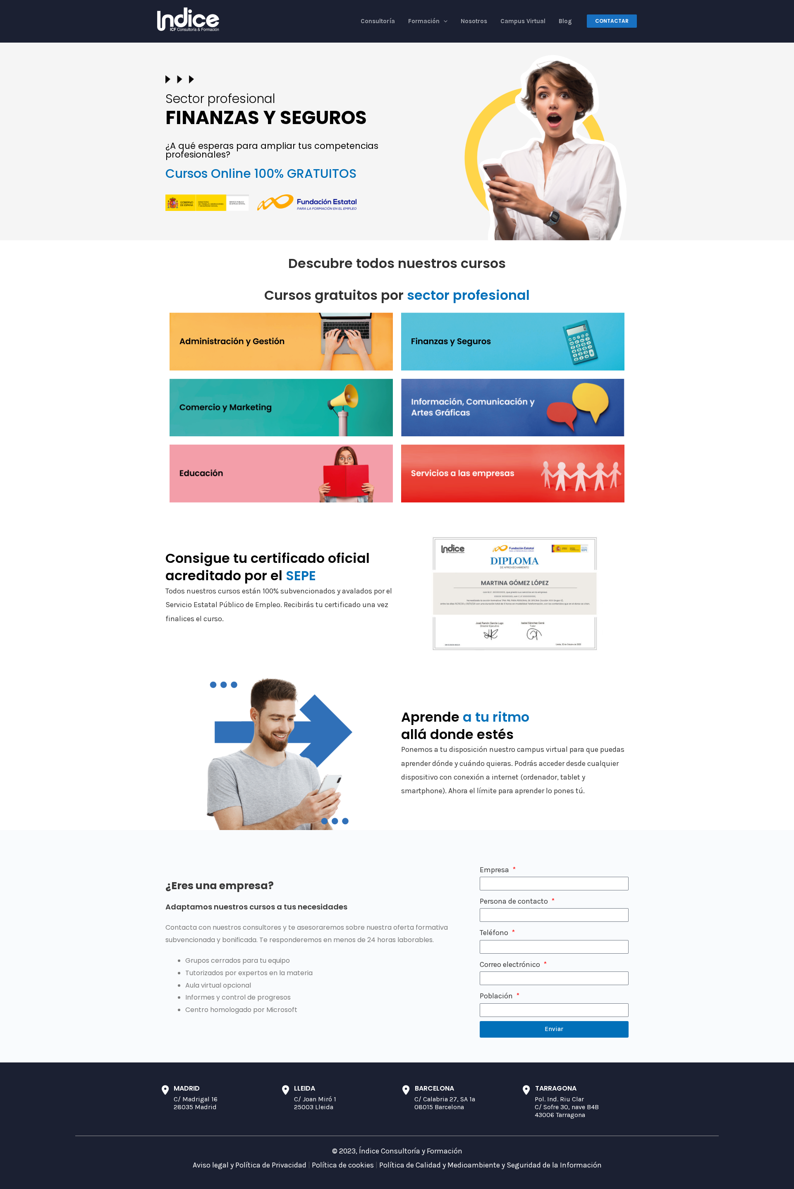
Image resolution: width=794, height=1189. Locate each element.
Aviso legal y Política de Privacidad (249, 1165)
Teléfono (495, 932)
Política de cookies (343, 1165)
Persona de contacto (515, 901)
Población (497, 995)
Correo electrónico (511, 964)
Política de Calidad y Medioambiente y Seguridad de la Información (490, 1165)
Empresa (495, 869)
